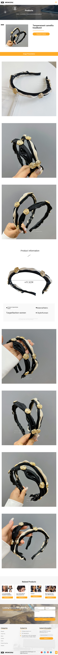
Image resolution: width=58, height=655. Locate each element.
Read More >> (7, 597)
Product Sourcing (4, 643)
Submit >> (45, 619)
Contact (2, 638)
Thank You (3, 633)
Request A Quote (41, 34)
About (2, 636)
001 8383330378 (25, 633)
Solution (2, 645)
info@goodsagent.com (26, 631)
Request (2, 631)
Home (2, 640)
